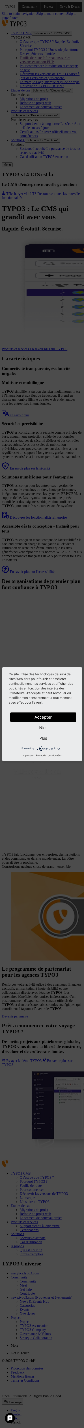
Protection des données (49, 755)
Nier (43, 727)
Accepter (43, 717)
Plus (43, 738)
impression (28, 755)
